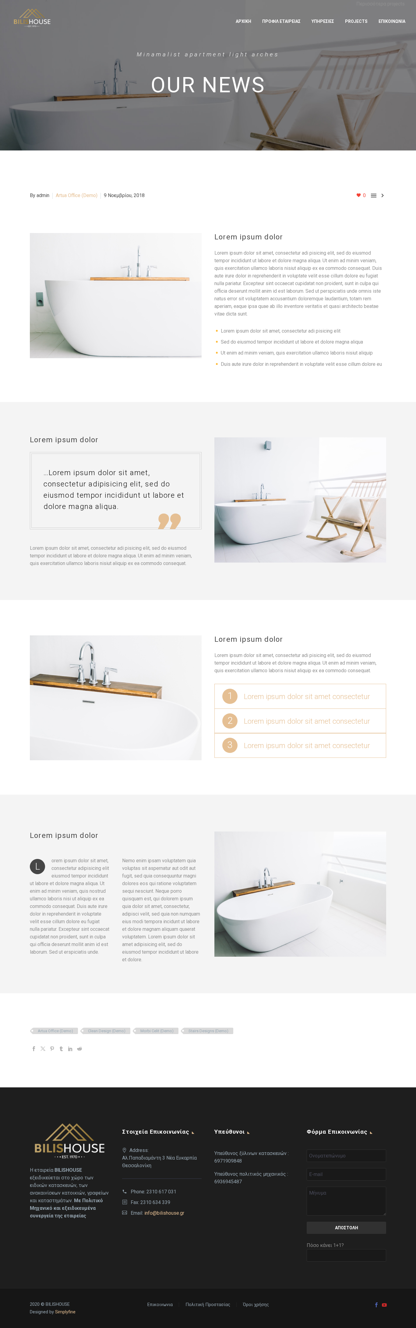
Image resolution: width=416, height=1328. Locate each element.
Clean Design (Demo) (106, 1031)
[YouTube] (384, 1304)
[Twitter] (43, 1048)
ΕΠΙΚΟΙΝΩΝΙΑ (392, 21)
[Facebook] (33, 1048)
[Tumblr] (61, 1048)
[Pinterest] (52, 1048)
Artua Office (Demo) (76, 195)
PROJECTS (356, 21)
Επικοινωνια (160, 1304)
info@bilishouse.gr (164, 1213)
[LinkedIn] (70, 1048)
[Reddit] (79, 1048)
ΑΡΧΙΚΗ (243, 21)
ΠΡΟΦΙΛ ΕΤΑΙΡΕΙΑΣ (281, 21)
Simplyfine (65, 1312)
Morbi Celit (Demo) (157, 1031)
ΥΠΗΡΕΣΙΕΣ (323, 21)
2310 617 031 (161, 1192)
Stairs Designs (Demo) (208, 1031)
